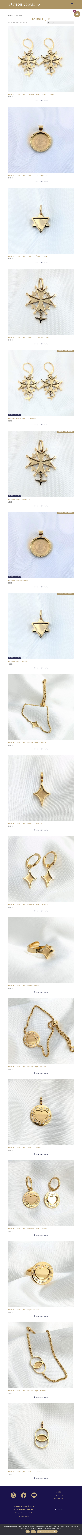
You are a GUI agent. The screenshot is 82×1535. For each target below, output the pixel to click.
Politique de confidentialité (47, 1532)
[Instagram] (13, 1497)
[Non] (79, 1529)
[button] (41, 101)
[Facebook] (23, 1497)
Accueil (10, 15)
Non (33, 1532)
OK (28, 1532)
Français (59, 1509)
